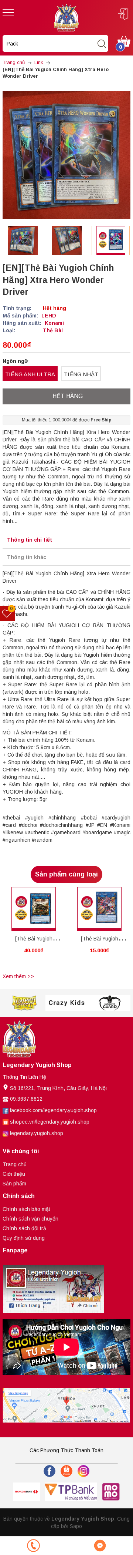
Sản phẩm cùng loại (66, 874)
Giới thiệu (14, 1174)
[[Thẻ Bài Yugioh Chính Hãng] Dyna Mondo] (99, 909)
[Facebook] (49, 1471)
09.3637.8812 (26, 1099)
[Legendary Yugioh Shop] (66, 17)
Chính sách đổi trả (24, 1228)
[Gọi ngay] (33, 1545)
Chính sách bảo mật (26, 1209)
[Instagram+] (83, 1471)
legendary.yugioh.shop (36, 1133)
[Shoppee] (66, 1471)
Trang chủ (15, 1164)
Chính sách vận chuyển (30, 1219)
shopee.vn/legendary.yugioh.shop (49, 1122)
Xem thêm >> (18, 976)
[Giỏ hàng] (123, 41)
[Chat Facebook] (99, 1545)
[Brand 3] (24, 1003)
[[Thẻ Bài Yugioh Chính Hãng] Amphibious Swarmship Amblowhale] (34, 909)
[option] (23, 240)
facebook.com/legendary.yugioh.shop (53, 1110)
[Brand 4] (66, 1003)
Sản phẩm (14, 1184)
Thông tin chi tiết (29, 540)
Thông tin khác (26, 557)
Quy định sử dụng (24, 1238)
